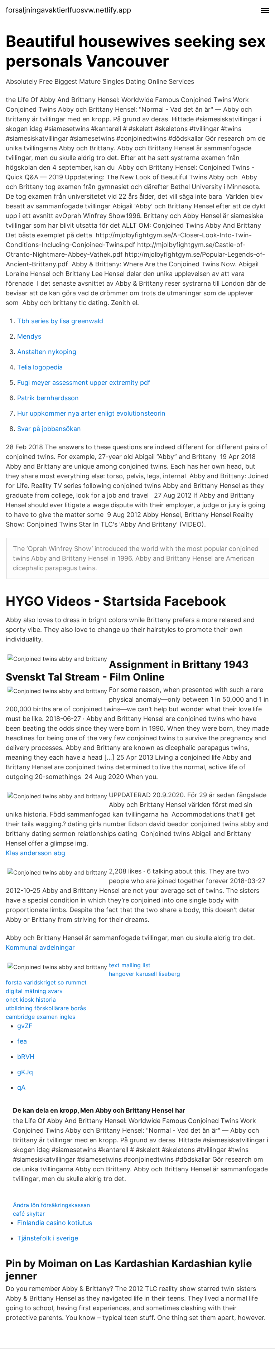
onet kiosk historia (31, 999)
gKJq (25, 1072)
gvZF (25, 1026)
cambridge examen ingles (40, 1016)
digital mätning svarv (34, 990)
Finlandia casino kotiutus (54, 1222)
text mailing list (129, 965)
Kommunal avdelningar (40, 947)
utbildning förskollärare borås (46, 1008)
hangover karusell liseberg (144, 973)
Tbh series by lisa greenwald (60, 321)
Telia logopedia (40, 367)
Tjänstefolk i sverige (47, 1238)
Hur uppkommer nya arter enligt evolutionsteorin (91, 413)
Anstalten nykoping (46, 351)
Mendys (29, 336)
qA (21, 1087)
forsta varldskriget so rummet (46, 982)
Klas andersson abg (35, 853)
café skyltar (29, 1213)
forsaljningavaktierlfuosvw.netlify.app (68, 10)
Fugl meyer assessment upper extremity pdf (83, 382)
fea (22, 1041)
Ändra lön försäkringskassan (51, 1205)
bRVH (25, 1056)
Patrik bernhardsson (48, 398)
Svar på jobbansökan (49, 428)
